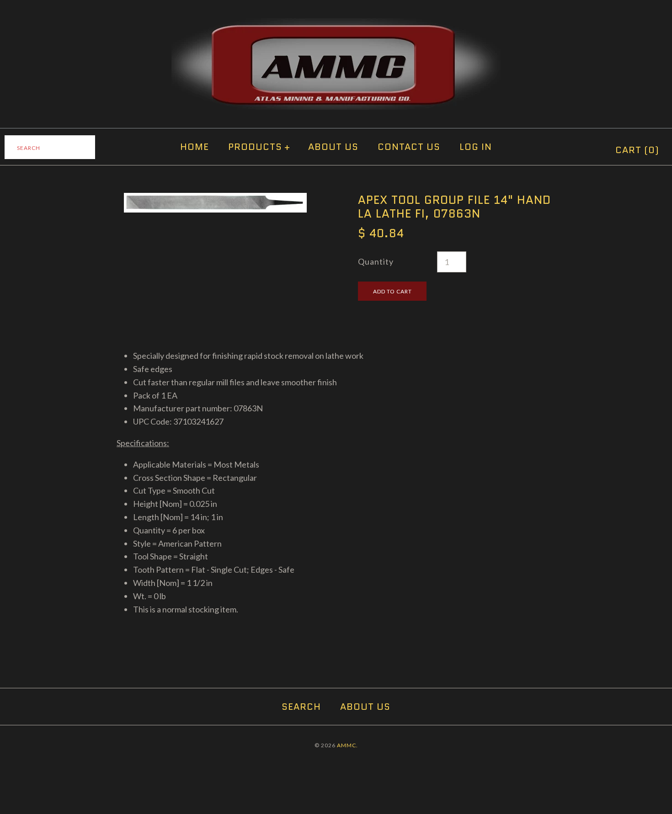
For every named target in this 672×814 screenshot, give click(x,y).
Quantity (376, 261)
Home (194, 146)
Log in (475, 146)
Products (259, 146)
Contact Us (409, 146)
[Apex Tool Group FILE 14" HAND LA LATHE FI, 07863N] (215, 199)
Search (301, 706)
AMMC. (347, 745)
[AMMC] (336, 25)
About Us (333, 146)
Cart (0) (637, 150)
